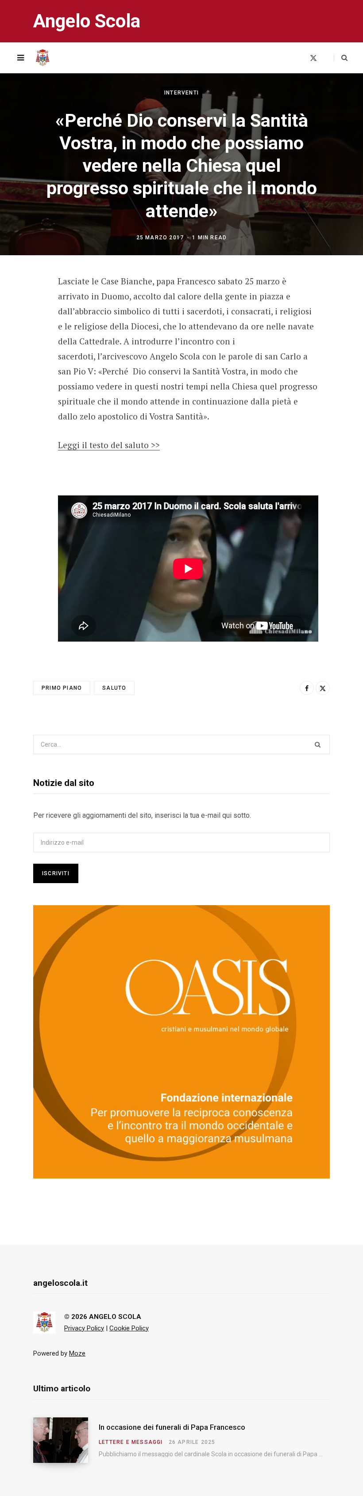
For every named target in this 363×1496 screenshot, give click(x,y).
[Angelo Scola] (42, 58)
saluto (114, 688)
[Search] (341, 57)
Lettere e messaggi (131, 1442)
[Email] (27, 353)
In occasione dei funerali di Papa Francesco (172, 1427)
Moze (77, 1353)
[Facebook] (27, 306)
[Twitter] (27, 330)
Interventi (181, 92)
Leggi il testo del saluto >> (109, 444)
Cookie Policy (129, 1328)
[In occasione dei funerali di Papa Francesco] (66, 1440)
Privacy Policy (84, 1328)
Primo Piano (62, 688)
